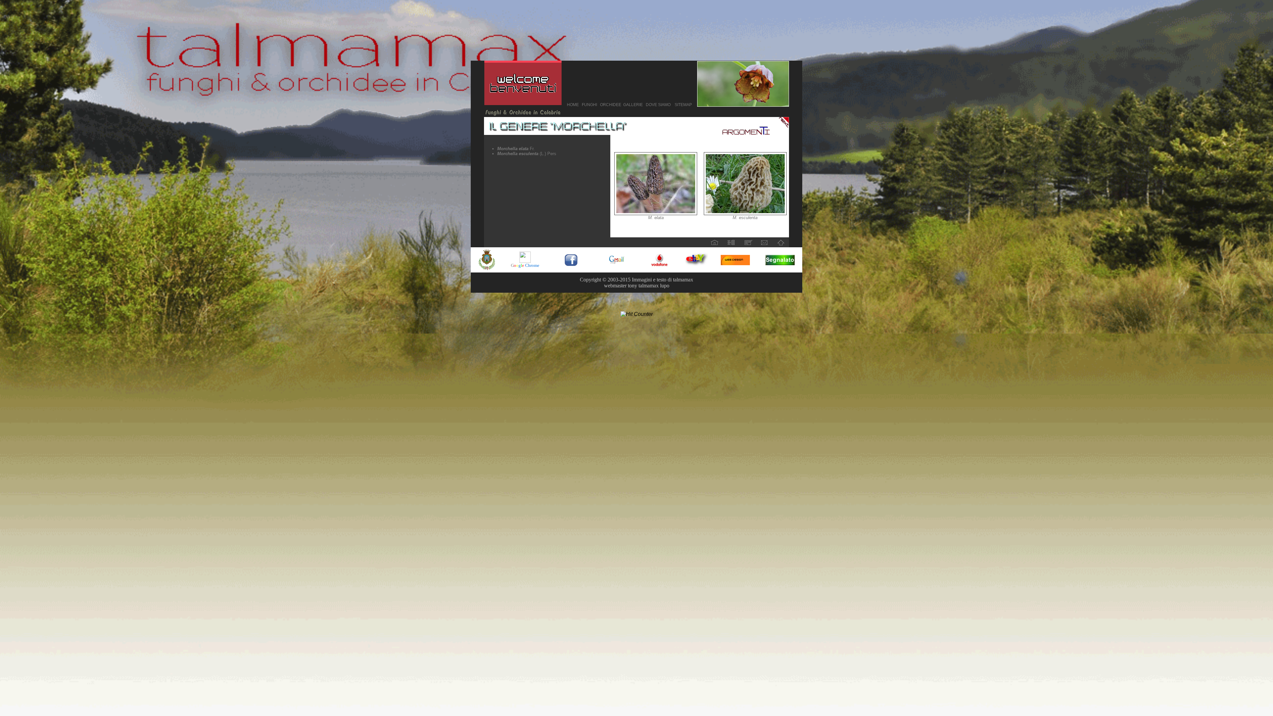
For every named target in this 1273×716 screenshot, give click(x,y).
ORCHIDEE (609, 104)
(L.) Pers (526, 153)
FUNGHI (589, 104)
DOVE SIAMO (658, 104)
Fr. (516, 148)
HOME (573, 104)
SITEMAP (683, 104)
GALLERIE (633, 104)
